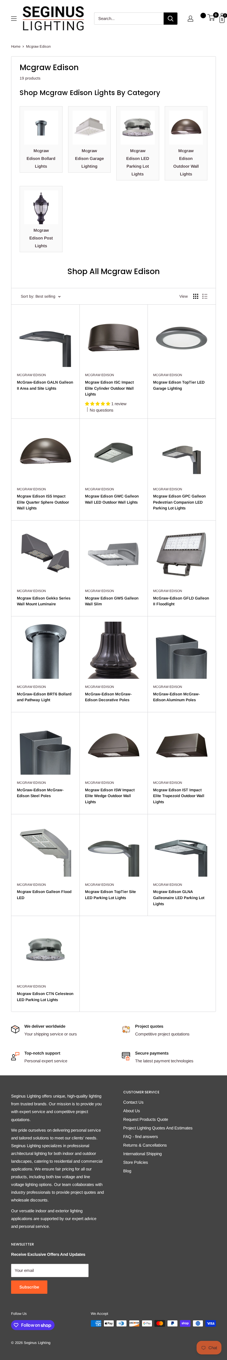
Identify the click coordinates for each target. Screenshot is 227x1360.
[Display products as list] (204, 296)
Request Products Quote (145, 1119)
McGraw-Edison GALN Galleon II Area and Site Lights (45, 385)
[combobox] (129, 18)
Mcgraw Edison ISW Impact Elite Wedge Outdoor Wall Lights (110, 796)
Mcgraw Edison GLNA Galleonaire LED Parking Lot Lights (178, 897)
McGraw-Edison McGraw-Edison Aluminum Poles (176, 697)
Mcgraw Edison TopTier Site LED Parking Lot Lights (110, 894)
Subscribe (29, 1287)
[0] (211, 18)
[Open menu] (14, 18)
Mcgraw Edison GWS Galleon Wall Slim (111, 601)
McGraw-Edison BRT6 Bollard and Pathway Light (44, 697)
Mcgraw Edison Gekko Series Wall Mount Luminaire (44, 601)
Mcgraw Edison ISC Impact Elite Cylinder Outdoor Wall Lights (109, 388)
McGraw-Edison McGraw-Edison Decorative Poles (108, 697)
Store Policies (135, 1162)
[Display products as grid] (195, 296)
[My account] (190, 19)
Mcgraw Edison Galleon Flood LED (44, 894)
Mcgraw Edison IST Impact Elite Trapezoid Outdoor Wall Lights (178, 796)
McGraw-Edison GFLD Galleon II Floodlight (181, 601)
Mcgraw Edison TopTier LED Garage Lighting (179, 385)
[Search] (170, 18)
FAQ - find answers (140, 1136)
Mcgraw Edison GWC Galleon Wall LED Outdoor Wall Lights (112, 499)
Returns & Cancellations (145, 1145)
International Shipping (142, 1153)
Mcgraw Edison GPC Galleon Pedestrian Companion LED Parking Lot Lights (179, 502)
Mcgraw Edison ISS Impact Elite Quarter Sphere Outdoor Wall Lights (43, 502)
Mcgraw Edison (38, 46)
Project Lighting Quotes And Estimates (158, 1128)
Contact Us (133, 1102)
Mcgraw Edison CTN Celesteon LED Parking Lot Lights (45, 996)
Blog (127, 1170)
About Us (131, 1110)
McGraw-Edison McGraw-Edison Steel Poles (40, 793)
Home (15, 46)
